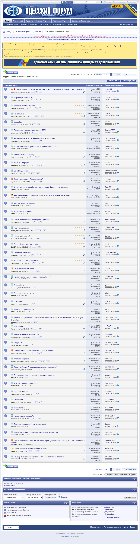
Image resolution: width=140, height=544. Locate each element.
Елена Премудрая (17, 361)
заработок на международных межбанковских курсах (36, 432)
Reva (13, 174)
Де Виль (14, 92)
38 (39, 124)
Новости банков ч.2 (22, 236)
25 (41, 181)
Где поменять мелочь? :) (24, 416)
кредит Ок (18, 342)
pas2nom (14, 133)
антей (13, 345)
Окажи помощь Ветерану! (80, 36)
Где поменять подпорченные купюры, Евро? (32, 277)
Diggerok (14, 222)
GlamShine (15, 263)
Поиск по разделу (129, 81)
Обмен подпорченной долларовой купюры (31, 220)
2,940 (98, 170)
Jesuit (13, 304)
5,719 (98, 236)
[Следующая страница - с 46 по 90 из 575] (124, 75)
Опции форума (58, 24)
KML (12, 197)
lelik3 (13, 451)
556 (98, 89)
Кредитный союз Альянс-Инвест (33, 449)
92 (99, 301)
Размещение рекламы (112, 527)
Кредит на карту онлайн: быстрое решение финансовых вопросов (41, 187)
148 (38, 173)
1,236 (98, 162)
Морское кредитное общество (26, 334)
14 (40, 287)
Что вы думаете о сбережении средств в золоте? (34, 138)
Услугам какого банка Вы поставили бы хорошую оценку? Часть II (56, 89)
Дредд (13, 426)
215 (48, 361)
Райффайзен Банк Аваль (24, 269)
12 (41, 141)
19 (99, 383)
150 (98, 219)
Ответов (89, 85)
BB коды (107, 507)
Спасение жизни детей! (60, 36)
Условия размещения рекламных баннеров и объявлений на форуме (70, 39)
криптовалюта (19, 408)
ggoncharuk (15, 323)
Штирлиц (14, 255)
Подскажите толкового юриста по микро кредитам (34, 375)
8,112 (98, 260)
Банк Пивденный (21, 171)
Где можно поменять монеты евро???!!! (30, 130)
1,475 (98, 154)
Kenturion (14, 434)
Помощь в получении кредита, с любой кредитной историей (39, 457)
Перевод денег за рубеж (24, 293)
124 (39, 246)
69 (40, 328)
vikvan (13, 295)
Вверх (134, 474)
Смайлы (107, 509)
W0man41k (15, 385)
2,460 (98, 244)
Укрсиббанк (18, 326)
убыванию (64, 497)
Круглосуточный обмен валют (26, 383)
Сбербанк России (21, 391)
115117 (13, 247)
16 (99, 424)
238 (98, 138)
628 (40, 108)
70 (44, 230)
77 (41, 353)
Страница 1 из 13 (102, 75)
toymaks (14, 100)
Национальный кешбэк (23, 212)
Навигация (72, 24)
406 (42, 263)
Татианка (14, 279)
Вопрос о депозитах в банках (26, 261)
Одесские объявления (81, 21)
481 (98, 179)
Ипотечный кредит (21, 359)
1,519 (98, 334)
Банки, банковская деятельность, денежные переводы (36, 146)
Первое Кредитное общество (26, 244)
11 (119, 75)
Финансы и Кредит (21, 163)
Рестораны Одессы (61, 21)
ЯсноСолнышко (9, 485)
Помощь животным (98, 36)
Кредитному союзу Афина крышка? (28, 179)
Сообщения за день (12, 24)
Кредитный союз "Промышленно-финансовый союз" (35, 367)
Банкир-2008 (16, 444)
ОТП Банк (18, 301)
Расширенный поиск (127, 24)
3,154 (98, 367)
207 (98, 416)
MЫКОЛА (14, 311)
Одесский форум (66, 536)
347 (98, 391)
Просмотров (98, 85)
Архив (125, 527)
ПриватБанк (19, 114)
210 (98, 268)
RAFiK (13, 213)
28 (40, 91)
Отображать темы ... (11, 495)
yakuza (13, 377)
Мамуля (14, 329)
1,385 (98, 228)
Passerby (14, 141)
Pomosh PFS (15, 370)
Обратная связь (95, 527)
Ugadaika (14, 182)
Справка (24, 24)
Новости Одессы (43, 21)
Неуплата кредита (21, 228)
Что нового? (18, 21)
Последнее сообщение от (114, 85)
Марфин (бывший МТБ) (23, 97)
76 (41, 337)
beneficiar (14, 271)
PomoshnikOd (16, 459)
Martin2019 (15, 410)
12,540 (97, 105)
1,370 (98, 326)
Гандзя (13, 108)
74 (39, 157)
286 (38, 238)
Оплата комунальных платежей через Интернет (33, 351)
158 (44, 369)
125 (98, 130)
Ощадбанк (18, 122)
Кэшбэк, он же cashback (24, 310)
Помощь (107, 2)
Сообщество (44, 24)
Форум (7, 21)
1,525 (98, 350)
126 (98, 399)
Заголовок (8, 85)
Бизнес (38, 32)
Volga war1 (15, 205)
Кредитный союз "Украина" (25, 106)
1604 (41, 116)
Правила (29, 21)
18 (40, 100)
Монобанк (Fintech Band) (24, 155)
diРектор (14, 337)
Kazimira (14, 288)
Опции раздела (114, 81)
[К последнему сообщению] (118, 91)
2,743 (98, 448)
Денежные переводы (22, 252)
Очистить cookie (119, 2)
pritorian (14, 116)
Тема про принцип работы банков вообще (31, 424)
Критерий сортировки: (33, 495)
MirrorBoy (14, 165)
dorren (13, 125)
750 (98, 121)
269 (98, 285)
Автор (15, 85)
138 (38, 451)
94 (99, 252)
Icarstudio (14, 353)
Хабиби (14, 419)
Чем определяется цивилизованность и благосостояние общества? (42, 195)
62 (41, 165)
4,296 (98, 358)
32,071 (97, 113)
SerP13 (13, 157)
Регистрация (131, 2)
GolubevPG (15, 394)
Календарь (33, 24)
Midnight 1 (15, 402)
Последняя (130, 75)
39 (99, 317)
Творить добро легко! (42, 36)
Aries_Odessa (16, 231)
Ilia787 (13, 148)
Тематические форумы (23, 32)
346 (98, 97)
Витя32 (13, 189)
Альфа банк (19, 285)
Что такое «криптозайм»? (24, 203)
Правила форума (113, 518)
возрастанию (51, 497)
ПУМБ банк (18, 400)
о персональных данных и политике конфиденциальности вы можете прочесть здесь (41, 56)
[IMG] (106, 512)
